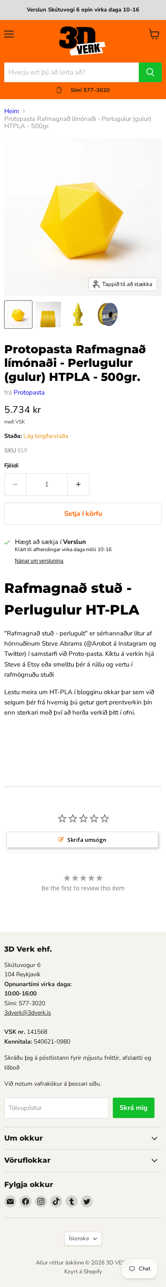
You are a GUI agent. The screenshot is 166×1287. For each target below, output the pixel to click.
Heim (11, 111)
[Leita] (150, 72)
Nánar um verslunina (39, 561)
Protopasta (29, 392)
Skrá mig (134, 1108)
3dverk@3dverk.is (27, 1013)
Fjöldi (11, 466)
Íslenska (79, 1238)
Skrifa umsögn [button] (86, 840)
